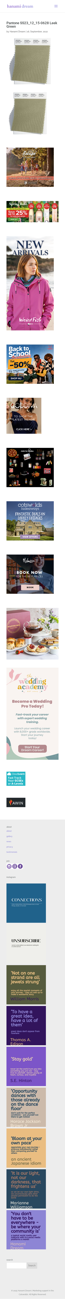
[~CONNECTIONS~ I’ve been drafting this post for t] (26, 903)
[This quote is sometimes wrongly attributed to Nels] (26, 1189)
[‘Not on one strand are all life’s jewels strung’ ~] (26, 984)
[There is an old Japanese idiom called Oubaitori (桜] (26, 1148)
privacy (9, 847)
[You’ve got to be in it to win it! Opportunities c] (26, 1107)
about (9, 831)
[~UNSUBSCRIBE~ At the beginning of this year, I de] (26, 944)
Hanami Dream (17, 31)
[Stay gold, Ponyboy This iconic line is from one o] (26, 1066)
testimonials (11, 852)
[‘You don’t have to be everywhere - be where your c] (26, 1229)
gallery (9, 836)
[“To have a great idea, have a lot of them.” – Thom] (26, 1025)
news (8, 841)
